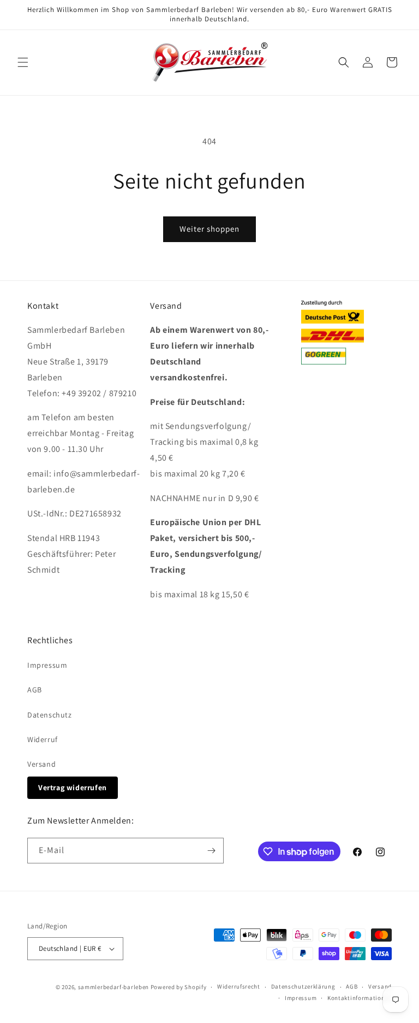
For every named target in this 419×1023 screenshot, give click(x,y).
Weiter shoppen (209, 229)
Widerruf (42, 739)
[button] (23, 62)
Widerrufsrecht (238, 986)
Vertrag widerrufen (72, 787)
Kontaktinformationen (359, 998)
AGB (34, 690)
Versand (41, 764)
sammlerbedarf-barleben (113, 987)
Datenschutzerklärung (303, 986)
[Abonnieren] (211, 850)
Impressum (47, 665)
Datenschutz (49, 715)
